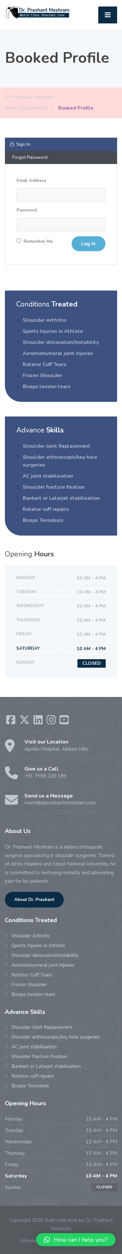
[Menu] (107, 15)
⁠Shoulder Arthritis (44, 320)
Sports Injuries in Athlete (53, 331)
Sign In (23, 144)
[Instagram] (52, 722)
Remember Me (37, 241)
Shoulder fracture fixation (54, 487)
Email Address (31, 181)
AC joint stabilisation (48, 476)
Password (27, 210)
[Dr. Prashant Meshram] (38, 12)
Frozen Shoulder (42, 375)
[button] (75, 1239)
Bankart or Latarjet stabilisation (61, 498)
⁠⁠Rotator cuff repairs (46, 509)
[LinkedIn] (39, 722)
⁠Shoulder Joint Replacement (56, 446)
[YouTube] (64, 722)
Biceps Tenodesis (43, 520)
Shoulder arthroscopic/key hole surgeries (60, 461)
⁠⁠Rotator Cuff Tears (44, 364)
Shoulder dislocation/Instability (61, 342)
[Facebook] (11, 722)
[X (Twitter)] (25, 722)
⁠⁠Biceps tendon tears (47, 386)
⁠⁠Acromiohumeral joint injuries (58, 353)
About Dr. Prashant (34, 899)
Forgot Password (29, 157)
